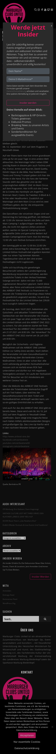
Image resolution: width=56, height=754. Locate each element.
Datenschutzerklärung (16, 91)
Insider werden (28, 102)
